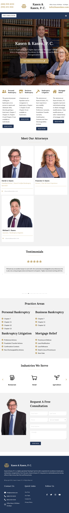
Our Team (27, 495)
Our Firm (27, 492)
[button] (66, 15)
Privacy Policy (28, 502)
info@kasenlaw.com (59, 7)
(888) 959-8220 (7, 4)
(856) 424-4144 (7, 7)
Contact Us (28, 499)
